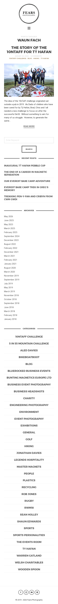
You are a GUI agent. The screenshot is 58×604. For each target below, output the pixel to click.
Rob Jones (29, 493)
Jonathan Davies (29, 452)
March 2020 (9, 272)
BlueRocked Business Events (29, 370)
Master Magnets (29, 466)
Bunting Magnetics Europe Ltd (29, 377)
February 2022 (10, 248)
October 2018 (10, 299)
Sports (29, 528)
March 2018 (9, 311)
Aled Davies (29, 350)
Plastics (29, 480)
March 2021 (9, 256)
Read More (29, 126)
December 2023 (11, 240)
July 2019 (8, 283)
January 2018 (10, 319)
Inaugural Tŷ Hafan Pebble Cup (24, 165)
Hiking (36, 58)
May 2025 (8, 224)
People (29, 473)
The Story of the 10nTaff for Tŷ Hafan (29, 49)
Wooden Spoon (29, 569)
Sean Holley (29, 514)
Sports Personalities (29, 534)
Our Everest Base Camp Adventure (27, 181)
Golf (29, 439)
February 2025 (10, 232)
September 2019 (11, 279)
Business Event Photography (29, 384)
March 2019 (9, 291)
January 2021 (10, 264)
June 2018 (9, 307)
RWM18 (29, 507)
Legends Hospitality (29, 459)
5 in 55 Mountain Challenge (29, 343)
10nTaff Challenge (17, 58)
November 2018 (11, 295)
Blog (30, 58)
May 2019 (8, 287)
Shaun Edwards (29, 521)
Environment (29, 411)
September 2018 (11, 303)
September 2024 (11, 236)
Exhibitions (29, 425)
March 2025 (9, 228)
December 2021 (11, 252)
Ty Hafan (45, 58)
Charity (29, 398)
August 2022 (10, 244)
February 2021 (10, 260)
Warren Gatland (29, 555)
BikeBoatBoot (29, 357)
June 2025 (9, 220)
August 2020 (10, 268)
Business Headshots (29, 391)
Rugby (29, 500)
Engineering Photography (29, 404)
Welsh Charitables (29, 562)
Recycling (29, 487)
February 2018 (10, 315)
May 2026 (8, 216)
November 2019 (11, 275)
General (29, 432)
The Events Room (29, 541)
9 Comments (36, 56)
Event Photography (29, 418)
